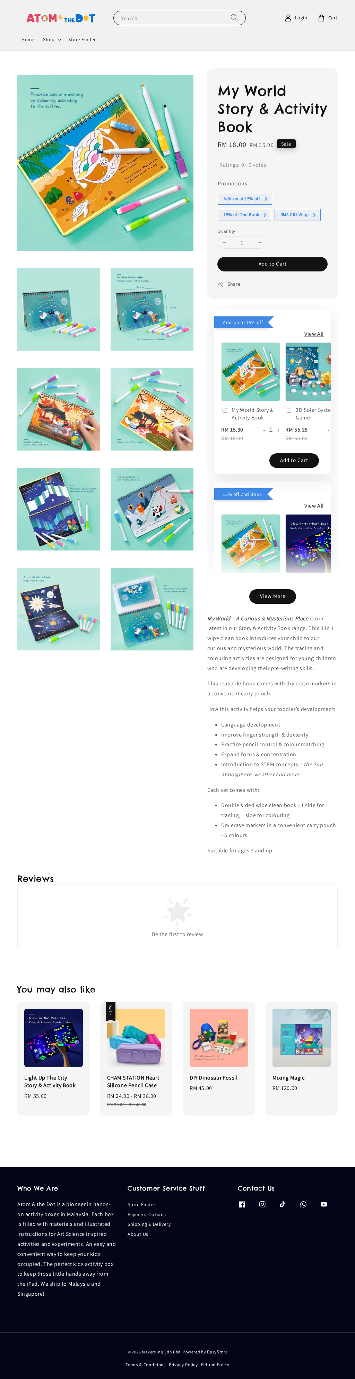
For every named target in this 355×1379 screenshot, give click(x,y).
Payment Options (147, 1214)
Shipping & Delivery (149, 1224)
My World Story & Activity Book (253, 413)
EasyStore (217, 1352)
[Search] (234, 18)
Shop (48, 39)
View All (314, 333)
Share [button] (233, 284)
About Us (138, 1234)
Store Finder (82, 39)
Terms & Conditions (145, 1365)
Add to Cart (273, 263)
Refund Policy (215, 1365)
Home (28, 39)
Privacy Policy (183, 1365)
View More (272, 596)
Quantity (226, 231)
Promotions (232, 183)
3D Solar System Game (316, 413)
